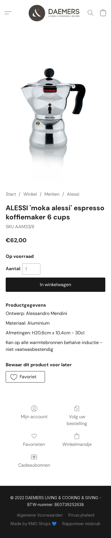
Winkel (30, 194)
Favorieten (34, 444)
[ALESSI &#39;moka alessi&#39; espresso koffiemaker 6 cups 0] (55, 115)
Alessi (73, 194)
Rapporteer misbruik (81, 523)
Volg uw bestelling (77, 420)
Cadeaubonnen (34, 465)
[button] (55, 13)
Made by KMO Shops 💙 (34, 523)
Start (11, 194)
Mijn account (34, 417)
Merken (51, 194)
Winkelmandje (77, 444)
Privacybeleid (81, 515)
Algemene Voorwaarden (40, 515)
